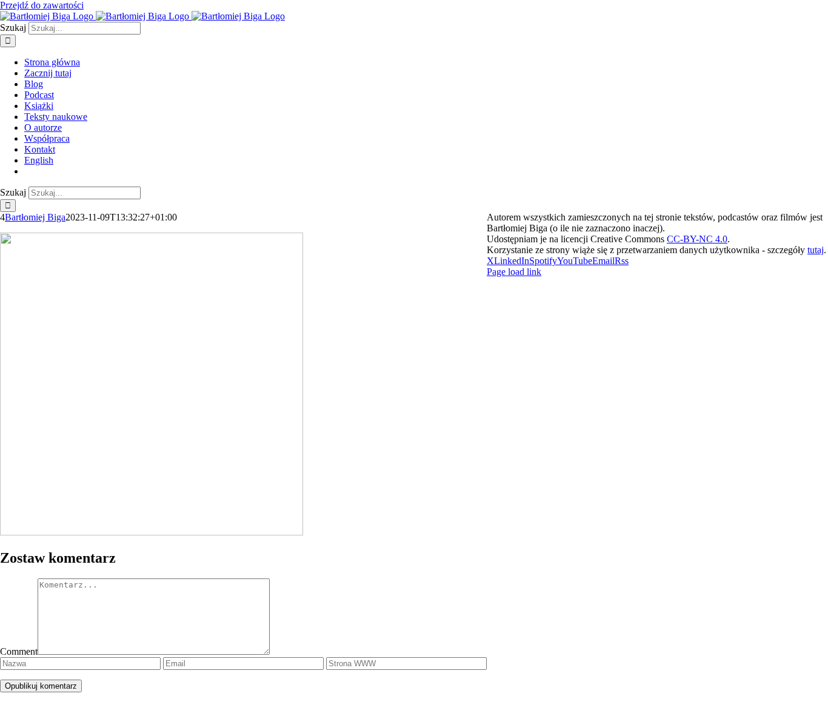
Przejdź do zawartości (42, 5)
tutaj (815, 250)
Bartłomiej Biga (35, 217)
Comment (19, 651)
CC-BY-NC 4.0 (697, 239)
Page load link (514, 272)
